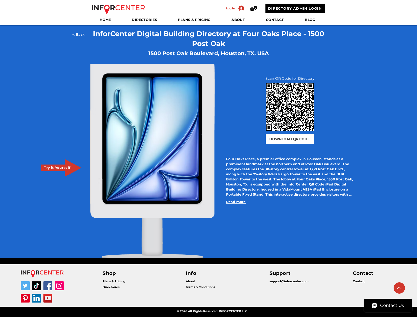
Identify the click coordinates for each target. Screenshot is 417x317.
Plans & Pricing (114, 281)
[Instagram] (59, 285)
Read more (236, 202)
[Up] (399, 288)
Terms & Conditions (200, 287)
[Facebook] (47, 285)
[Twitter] (25, 285)
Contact (359, 281)
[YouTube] (47, 298)
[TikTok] (36, 285)
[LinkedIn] (36, 298)
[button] (253, 8)
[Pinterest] (25, 298)
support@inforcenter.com (289, 281)
